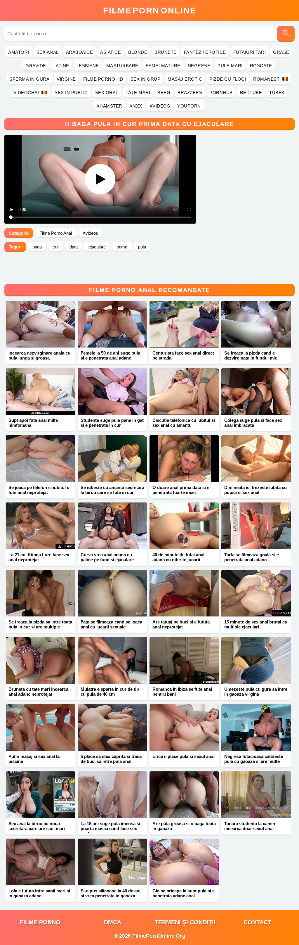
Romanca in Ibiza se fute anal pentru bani (182, 692)
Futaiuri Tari (249, 52)
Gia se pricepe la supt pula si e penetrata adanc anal (183, 893)
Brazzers (190, 92)
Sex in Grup (146, 79)
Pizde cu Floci (227, 79)
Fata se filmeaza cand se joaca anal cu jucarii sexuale (111, 624)
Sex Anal (47, 52)
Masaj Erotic (185, 79)
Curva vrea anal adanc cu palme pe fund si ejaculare (107, 557)
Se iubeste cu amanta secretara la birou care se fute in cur (112, 490)
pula (142, 246)
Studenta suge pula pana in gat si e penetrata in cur (112, 423)
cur (56, 246)
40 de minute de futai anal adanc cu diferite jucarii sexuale (178, 559)
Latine (61, 65)
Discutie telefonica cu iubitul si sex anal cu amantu (183, 423)
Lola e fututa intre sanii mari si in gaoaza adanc (39, 893)
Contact (257, 922)
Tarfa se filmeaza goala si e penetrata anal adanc (251, 557)
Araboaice (79, 52)
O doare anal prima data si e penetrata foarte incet (180, 490)
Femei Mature (163, 65)
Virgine (66, 79)
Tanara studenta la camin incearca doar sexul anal (249, 826)
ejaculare (97, 246)
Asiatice (110, 52)
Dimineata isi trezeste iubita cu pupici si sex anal (255, 490)
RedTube (251, 92)
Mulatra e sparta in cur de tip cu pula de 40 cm (110, 692)
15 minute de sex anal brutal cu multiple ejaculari (255, 624)
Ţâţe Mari (138, 92)
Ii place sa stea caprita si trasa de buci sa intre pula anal (111, 759)
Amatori (18, 52)
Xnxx (136, 105)
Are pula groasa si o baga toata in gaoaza (184, 826)
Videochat (26, 92)
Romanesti (267, 79)
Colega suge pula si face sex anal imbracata (253, 423)
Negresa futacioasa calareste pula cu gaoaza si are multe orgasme (253, 761)
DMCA (112, 922)
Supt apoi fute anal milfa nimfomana (33, 423)
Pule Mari (230, 65)
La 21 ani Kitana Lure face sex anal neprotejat (38, 557)
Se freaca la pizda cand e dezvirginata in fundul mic (250, 355)
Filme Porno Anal (55, 233)
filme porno (40, 922)
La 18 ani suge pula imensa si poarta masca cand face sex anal (110, 828)
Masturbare (122, 65)
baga (37, 246)
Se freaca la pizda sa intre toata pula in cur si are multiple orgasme (40, 626)
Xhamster (109, 105)
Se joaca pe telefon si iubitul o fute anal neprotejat (38, 490)
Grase (281, 52)
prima (122, 246)
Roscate (261, 65)
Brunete (165, 52)
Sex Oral (106, 92)
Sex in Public (71, 92)
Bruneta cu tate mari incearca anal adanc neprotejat (38, 692)
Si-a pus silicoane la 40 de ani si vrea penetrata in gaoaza (110, 893)
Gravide (35, 65)
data (73, 246)
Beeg (163, 92)
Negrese (199, 65)
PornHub (221, 92)
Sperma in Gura (29, 79)
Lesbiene (88, 65)
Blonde (137, 52)
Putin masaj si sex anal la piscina (34, 759)
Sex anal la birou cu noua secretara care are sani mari (36, 826)
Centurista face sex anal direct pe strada (183, 355)
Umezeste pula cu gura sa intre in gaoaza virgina (255, 692)
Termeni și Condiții (185, 922)
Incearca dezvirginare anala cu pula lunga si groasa (39, 355)
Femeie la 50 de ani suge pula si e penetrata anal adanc (110, 355)
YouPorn (189, 105)
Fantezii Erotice (205, 52)
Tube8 (276, 92)
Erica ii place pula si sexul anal (183, 756)
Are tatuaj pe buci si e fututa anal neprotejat (181, 624)
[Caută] (286, 34)
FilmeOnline (149, 10)
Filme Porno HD (103, 79)
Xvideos (160, 105)
